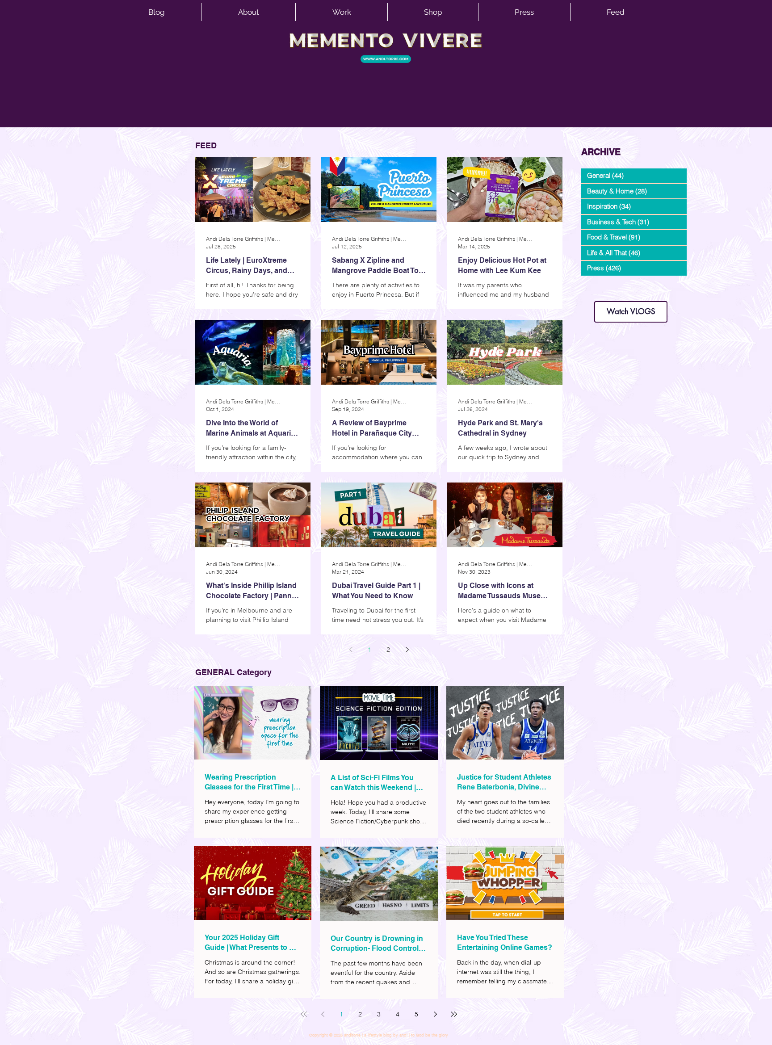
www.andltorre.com (602, 292)
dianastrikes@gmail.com (631, 286)
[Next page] (407, 650)
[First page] (304, 1014)
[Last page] (454, 1014)
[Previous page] (351, 650)
